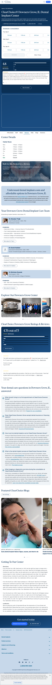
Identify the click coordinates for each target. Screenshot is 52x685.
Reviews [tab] (27, 132)
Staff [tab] (16, 132)
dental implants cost (22, 196)
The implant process (17, 465)
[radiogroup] (26, 35)
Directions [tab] (42, 132)
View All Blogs (5, 494)
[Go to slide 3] (6, 82)
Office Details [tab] (10, 132)
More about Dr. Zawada (9, 288)
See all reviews (26, 87)
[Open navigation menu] (2, 2)
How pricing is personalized (12, 447)
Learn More (6, 173)
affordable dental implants (22, 202)
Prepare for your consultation (34, 411)
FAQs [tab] (32, 132)
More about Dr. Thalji (9, 241)
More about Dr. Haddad (9, 265)
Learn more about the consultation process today (25, 483)
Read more (43, 360)
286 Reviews (5, 68)
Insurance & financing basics (26, 429)
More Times (37, 55)
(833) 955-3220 (35, 623)
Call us (48, 1)
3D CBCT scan (41, 475)
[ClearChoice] (7, 2)
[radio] (9, 35)
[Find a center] (44, 2)
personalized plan (19, 455)
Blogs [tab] (36, 132)
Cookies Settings (17, 682)
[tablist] (26, 132)
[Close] (50, 675)
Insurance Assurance (43, 443)
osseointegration (15, 459)
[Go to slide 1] (3, 82)
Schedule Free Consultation (19, 623)
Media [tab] (21, 132)
